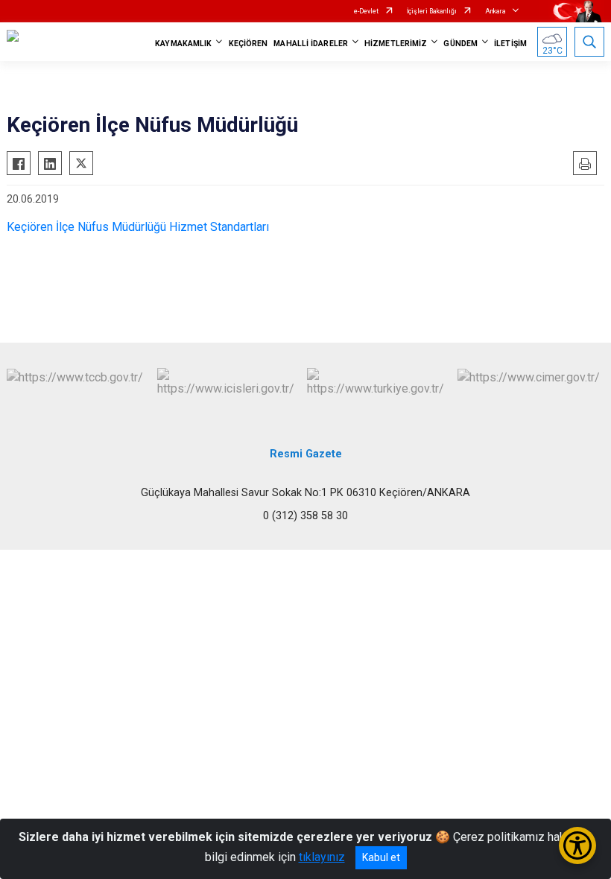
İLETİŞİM (510, 43)
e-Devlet (366, 11)
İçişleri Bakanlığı (432, 11)
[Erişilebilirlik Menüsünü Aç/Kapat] (577, 845)
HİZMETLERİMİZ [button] (395, 43)
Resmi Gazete (306, 454)
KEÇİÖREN (248, 43)
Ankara (495, 11)
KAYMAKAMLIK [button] (183, 43)
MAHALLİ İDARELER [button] (310, 43)
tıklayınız (322, 857)
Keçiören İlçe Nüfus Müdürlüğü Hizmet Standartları (138, 227)
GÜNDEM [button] (460, 43)
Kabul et (381, 857)
